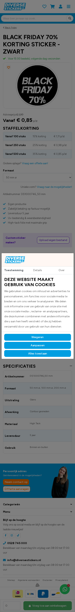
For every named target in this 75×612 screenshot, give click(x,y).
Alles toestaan (37, 353)
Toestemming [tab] (13, 270)
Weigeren (37, 337)
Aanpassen (38, 345)
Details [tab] (37, 270)
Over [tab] (62, 270)
